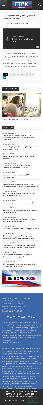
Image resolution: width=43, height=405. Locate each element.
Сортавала (12, 74)
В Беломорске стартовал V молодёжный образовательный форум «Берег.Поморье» (18, 237)
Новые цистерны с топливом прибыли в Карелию (20, 203)
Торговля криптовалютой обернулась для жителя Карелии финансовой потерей (20, 221)
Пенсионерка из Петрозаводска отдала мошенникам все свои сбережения (17, 167)
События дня (9, 114)
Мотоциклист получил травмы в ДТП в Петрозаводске (16, 176)
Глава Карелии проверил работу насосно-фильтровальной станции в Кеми (18, 256)
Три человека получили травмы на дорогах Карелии (18, 157)
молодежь (21, 74)
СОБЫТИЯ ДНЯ (10, 89)
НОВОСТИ (8, 128)
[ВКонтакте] (4, 77)
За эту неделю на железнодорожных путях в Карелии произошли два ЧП (19, 195)
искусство (30, 74)
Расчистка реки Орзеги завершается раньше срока (21, 229)
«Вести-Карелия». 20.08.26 (15, 119)
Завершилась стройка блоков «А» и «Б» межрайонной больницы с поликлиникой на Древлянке (18, 138)
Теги (5, 74)
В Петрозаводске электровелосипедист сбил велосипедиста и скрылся (19, 265)
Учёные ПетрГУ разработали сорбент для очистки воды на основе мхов (20, 148)
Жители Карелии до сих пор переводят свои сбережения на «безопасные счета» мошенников (20, 185)
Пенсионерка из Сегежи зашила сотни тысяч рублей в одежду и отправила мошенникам (19, 246)
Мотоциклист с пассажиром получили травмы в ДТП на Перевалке (20, 211)
